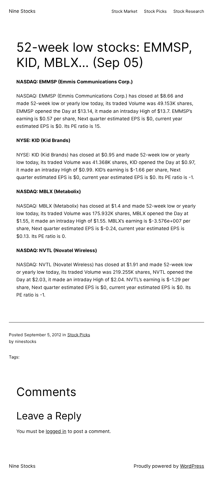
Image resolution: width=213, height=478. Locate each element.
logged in (56, 431)
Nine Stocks (22, 11)
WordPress (192, 466)
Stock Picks (78, 334)
